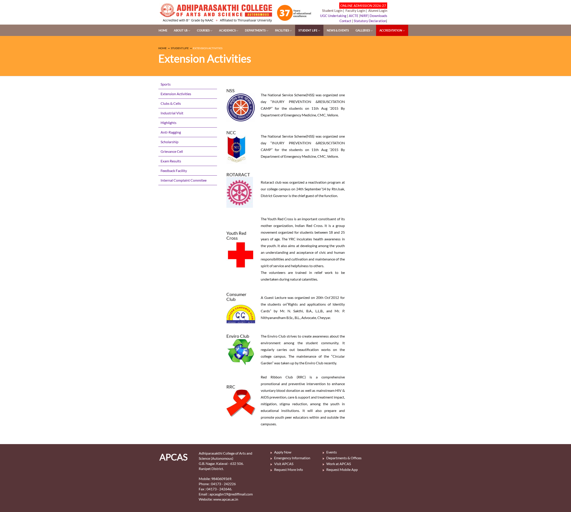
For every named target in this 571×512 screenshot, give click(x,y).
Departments (255, 30)
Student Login (332, 10)
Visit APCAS (283, 464)
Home (163, 30)
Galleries (363, 30)
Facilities (282, 30)
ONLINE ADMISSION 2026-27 (363, 6)
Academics (227, 30)
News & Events (338, 30)
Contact (345, 21)
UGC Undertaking (333, 16)
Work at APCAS (338, 464)
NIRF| (365, 16)
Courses (203, 30)
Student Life (308, 30)
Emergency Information (292, 458)
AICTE (353, 16)
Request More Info (288, 469)
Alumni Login (377, 10)
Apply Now (282, 452)
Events (331, 452)
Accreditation (391, 30)
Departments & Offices (344, 458)
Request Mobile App (342, 469)
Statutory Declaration (370, 21)
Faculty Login (355, 10)
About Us (181, 30)
